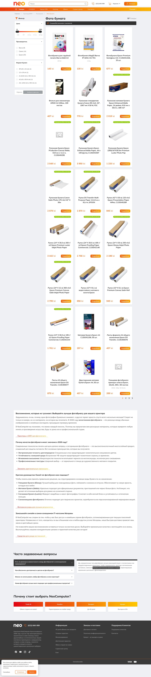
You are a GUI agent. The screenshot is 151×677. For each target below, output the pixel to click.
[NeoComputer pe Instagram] (25, 652)
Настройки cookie (78, 661)
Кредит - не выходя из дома (93, 637)
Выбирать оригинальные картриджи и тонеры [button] (106, 567)
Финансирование (62, 637)
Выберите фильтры (33, 92)
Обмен (65, 9)
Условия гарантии (62, 633)
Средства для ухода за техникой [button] (31, 536)
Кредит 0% (44, 9)
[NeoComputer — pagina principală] (18, 625)
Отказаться (20, 672)
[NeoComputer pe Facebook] (16, 652)
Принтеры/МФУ (28, 13)
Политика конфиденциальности (95, 633)
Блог (57, 652)
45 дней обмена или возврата (66, 629)
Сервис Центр (77, 9)
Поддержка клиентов (119, 629)
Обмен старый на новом (64, 645)
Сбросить (19, 92)
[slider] (17, 32)
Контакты (91, 9)
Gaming (55, 9)
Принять (31, 672)
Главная (17, 13)
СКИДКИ (32, 9)
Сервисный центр (62, 649)
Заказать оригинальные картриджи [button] (32, 469)
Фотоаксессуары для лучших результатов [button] (35, 507)
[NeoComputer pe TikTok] (29, 652)
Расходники (39, 13)
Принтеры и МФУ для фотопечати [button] (31, 436)
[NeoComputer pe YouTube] (20, 652)
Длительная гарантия (63, 641)
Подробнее (6, 672)
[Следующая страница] (132, 398)
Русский (132, 9)
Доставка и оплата (90, 629)
